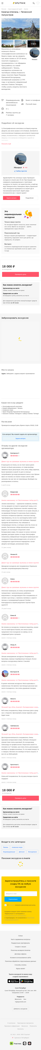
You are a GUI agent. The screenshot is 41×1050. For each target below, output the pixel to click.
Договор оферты (20, 954)
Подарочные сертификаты (20, 943)
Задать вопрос (11, 198)
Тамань (5, 847)
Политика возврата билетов (20, 950)
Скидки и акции (20, 947)
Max (24, 999)
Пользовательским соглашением (15, 916)
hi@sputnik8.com (20, 1002)
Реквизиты (33, 1026)
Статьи (20, 936)
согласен (12, 905)
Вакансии (25, 1026)
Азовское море (17, 847)
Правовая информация (12, 1026)
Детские (21, 852)
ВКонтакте (18, 999)
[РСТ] (29, 1043)
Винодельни (32, 852)
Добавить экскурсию (20, 1009)
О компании (11, 1023)
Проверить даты (20, 274)
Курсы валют (20, 968)
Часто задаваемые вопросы (20, 939)
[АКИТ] (24, 1043)
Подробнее (30, 198)
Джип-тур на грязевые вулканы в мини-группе (20, 461)
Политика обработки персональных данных (20, 961)
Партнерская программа (25, 1023)
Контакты (21, 1029)
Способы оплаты (20, 965)
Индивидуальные (9, 852)
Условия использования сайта (20, 958)
